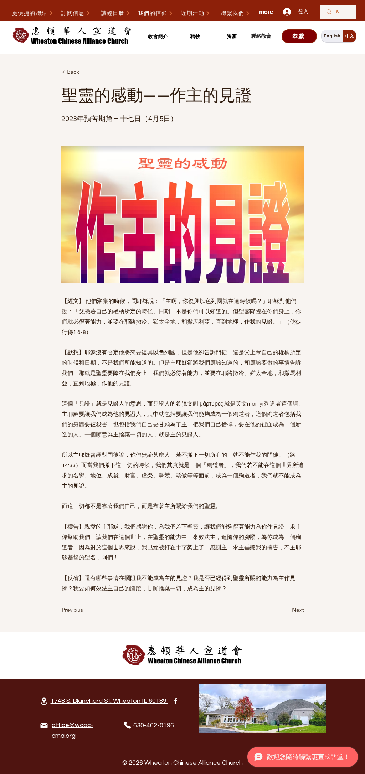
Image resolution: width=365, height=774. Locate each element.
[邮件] (44, 726)
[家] (182, 655)
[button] (158, 36)
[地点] (44, 701)
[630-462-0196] (127, 725)
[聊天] (175, 701)
